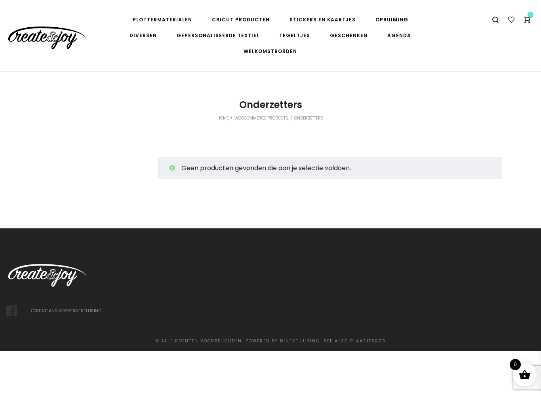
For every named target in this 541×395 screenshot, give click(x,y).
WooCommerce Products (261, 118)
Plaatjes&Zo (367, 341)
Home (223, 118)
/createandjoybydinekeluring (66, 311)
